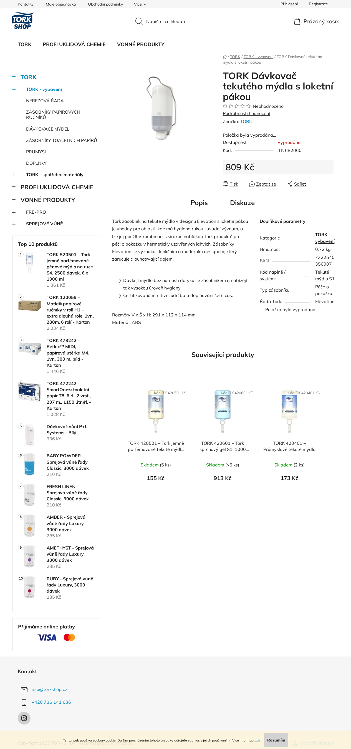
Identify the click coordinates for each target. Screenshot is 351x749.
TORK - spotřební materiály (55, 174)
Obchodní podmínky (105, 4)
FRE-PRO (36, 212)
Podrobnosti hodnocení (246, 113)
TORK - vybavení (44, 89)
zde (258, 740)
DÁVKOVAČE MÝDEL (47, 129)
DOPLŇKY (36, 163)
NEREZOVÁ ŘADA (45, 100)
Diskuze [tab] (242, 202)
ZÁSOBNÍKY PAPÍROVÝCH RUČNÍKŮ (53, 114)
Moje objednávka (61, 4)
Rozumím (276, 740)
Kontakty (26, 4)
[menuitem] (24, 44)
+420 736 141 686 (51, 702)
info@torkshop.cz (49, 689)
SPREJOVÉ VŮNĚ (44, 223)
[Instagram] (24, 718)
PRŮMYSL (36, 151)
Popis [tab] (199, 202)
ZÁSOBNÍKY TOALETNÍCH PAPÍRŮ (61, 140)
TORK (28, 77)
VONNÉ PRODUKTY (48, 199)
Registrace (318, 3)
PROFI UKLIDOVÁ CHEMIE (57, 187)
